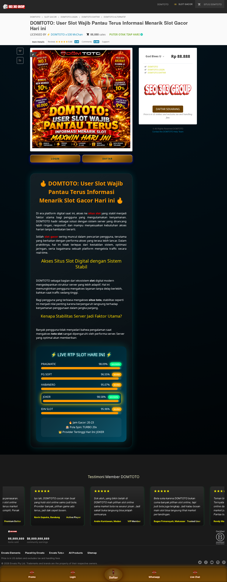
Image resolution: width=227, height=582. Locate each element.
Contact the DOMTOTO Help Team (167, 131)
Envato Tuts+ (56, 552)
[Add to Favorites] (20, 51)
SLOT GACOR (50, 16)
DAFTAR (107, 158)
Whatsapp (154, 577)
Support (105, 41)
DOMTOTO (35, 16)
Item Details (38, 41)
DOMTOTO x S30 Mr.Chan (67, 34)
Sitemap (92, 552)
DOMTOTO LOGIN (69, 16)
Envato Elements (10, 552)
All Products (76, 552)
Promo (32, 577)
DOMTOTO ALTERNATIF (115, 16)
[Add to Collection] (20, 60)
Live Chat (195, 577)
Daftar (113, 577)
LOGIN (55, 158)
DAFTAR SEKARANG (168, 109)
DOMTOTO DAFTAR (91, 16)
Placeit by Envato (35, 552)
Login (73, 577)
